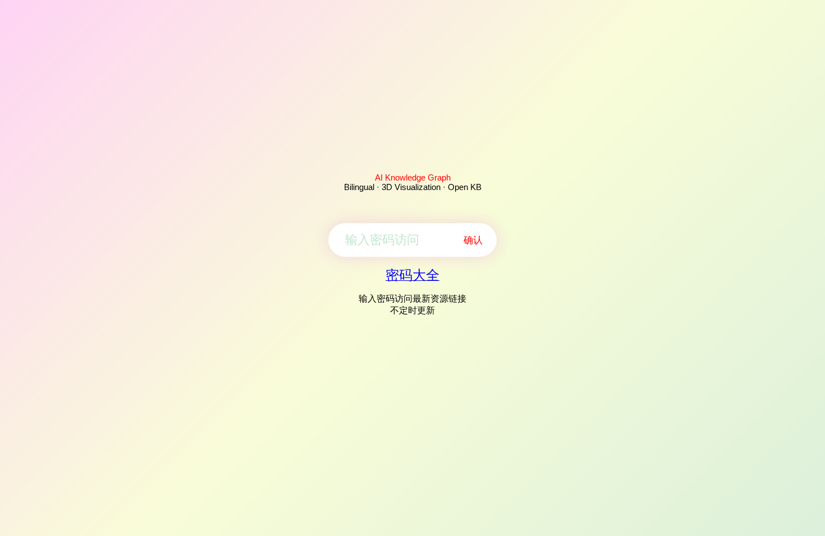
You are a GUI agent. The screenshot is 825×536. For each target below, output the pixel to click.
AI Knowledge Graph (413, 177)
